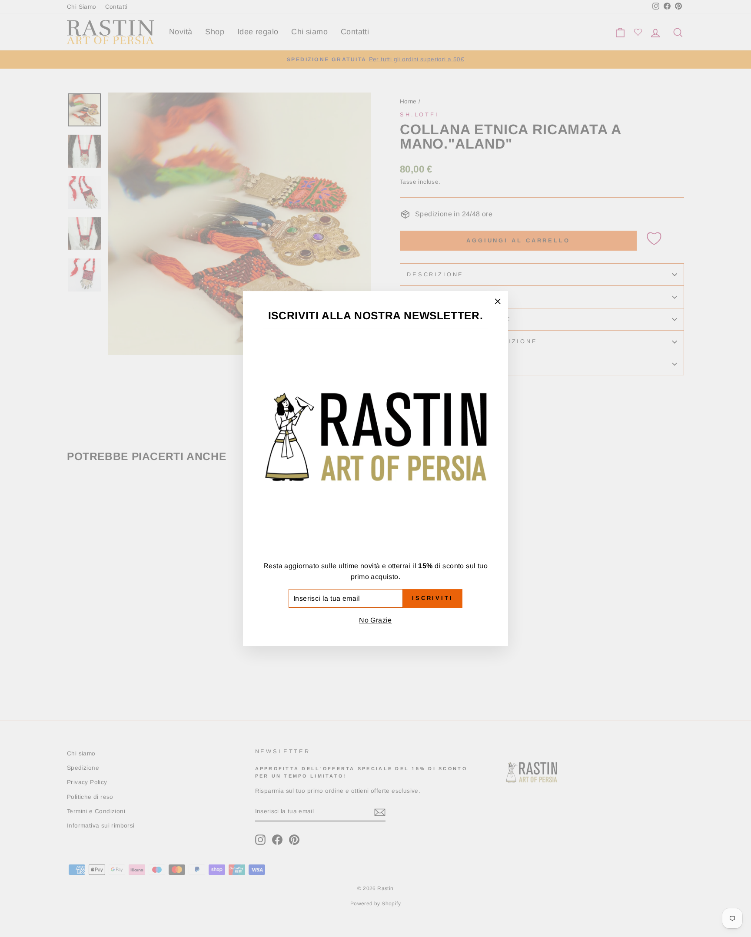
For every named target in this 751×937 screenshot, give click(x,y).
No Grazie (375, 620)
